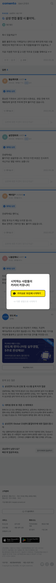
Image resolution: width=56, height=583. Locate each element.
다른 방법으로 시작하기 (26, 301)
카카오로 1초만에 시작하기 (29, 293)
